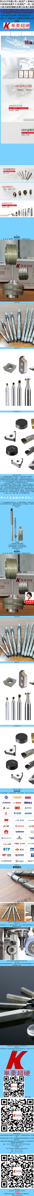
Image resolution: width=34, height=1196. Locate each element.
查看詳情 (17, 507)
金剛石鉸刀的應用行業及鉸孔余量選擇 (17, 922)
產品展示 (26, 33)
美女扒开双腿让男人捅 (17, 1195)
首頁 (5, 33)
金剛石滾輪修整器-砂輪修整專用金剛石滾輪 (17, 960)
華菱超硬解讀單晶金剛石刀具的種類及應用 (17, 1046)
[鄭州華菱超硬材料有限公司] (17, 182)
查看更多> (17, 865)
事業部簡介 (16, 33)
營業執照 (17, 1147)
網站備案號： (12, 1190)
